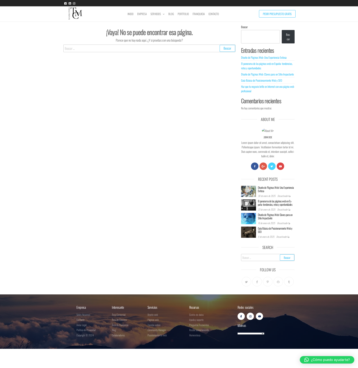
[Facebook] (254, 166)
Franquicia (199, 14)
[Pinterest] (267, 281)
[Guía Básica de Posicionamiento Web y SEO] (248, 232)
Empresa (142, 14)
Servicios (155, 14)
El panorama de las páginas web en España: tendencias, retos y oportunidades (275, 202)
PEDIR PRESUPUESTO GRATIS (277, 14)
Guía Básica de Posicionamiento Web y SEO (261, 80)
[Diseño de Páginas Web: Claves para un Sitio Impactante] (248, 218)
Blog (171, 14)
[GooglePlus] (263, 166)
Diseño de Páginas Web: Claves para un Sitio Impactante (267, 74)
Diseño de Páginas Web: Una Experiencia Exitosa (264, 57)
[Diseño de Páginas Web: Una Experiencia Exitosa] (248, 191)
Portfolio (183, 14)
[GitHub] (278, 281)
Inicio (131, 14)
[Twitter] (272, 166)
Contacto (213, 14)
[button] (327, 360)
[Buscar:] (149, 48)
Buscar (244, 27)
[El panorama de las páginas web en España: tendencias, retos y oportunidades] (248, 204)
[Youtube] (280, 166)
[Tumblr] (289, 281)
